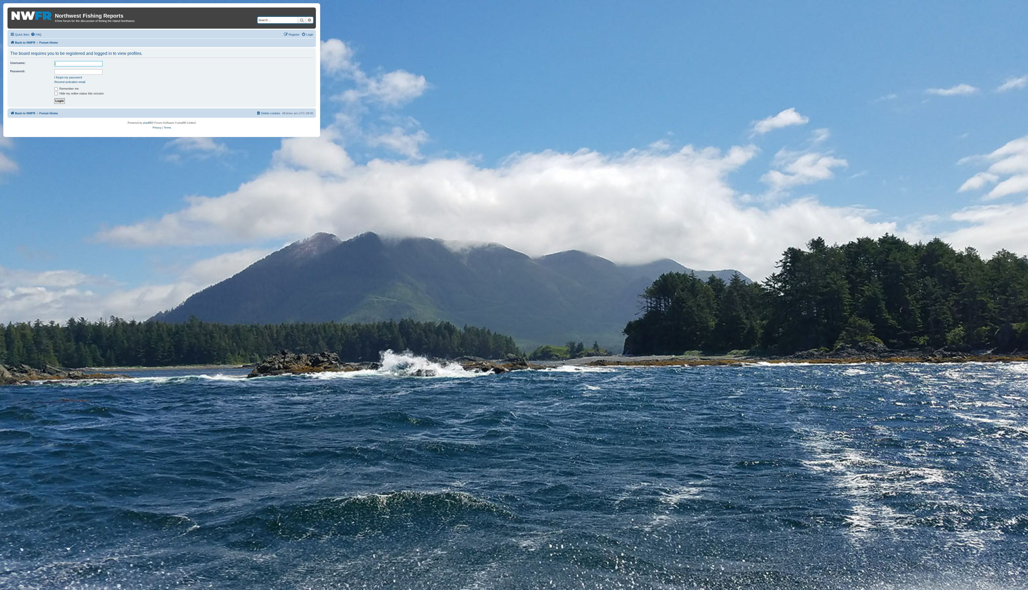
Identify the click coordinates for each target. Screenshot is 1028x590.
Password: (17, 71)
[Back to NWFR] (32, 14)
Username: (17, 63)
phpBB (147, 122)
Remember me (69, 88)
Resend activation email (69, 82)
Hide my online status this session (81, 93)
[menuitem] (36, 34)
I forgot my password (68, 77)
